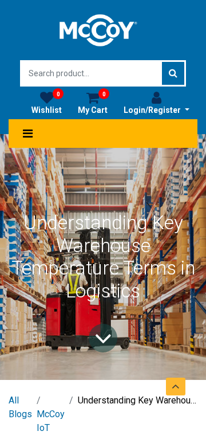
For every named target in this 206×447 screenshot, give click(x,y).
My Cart (93, 103)
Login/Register (153, 110)
